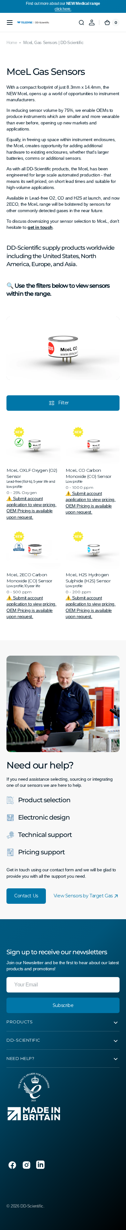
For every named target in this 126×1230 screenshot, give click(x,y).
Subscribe (63, 1005)
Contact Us (26, 896)
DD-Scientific (31, 1206)
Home (11, 42)
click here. (63, 9)
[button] (10, 22)
